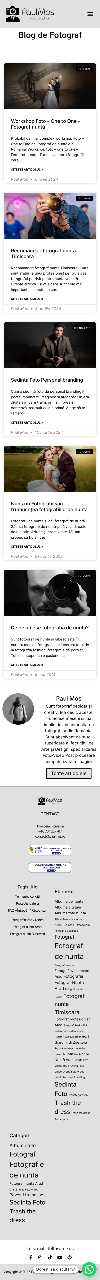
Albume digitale (68, 907)
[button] (90, 14)
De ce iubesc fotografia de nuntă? (50, 628)
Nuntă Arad (64, 1060)
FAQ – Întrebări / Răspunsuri (27, 910)
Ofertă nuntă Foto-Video (23, 1189)
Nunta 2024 (81, 1054)
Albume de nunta (69, 901)
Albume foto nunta (70, 913)
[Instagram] (40, 1257)
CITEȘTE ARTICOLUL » (27, 169)
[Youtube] (60, 1257)
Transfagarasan (78, 1095)
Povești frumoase (26, 1194)
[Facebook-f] (30, 1257)
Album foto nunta (65, 919)
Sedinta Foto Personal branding (47, 380)
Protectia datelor (27, 903)
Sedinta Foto (27, 1202)
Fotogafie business (66, 930)
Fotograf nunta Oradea (27, 920)
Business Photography (76, 925)
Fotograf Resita (73, 1025)
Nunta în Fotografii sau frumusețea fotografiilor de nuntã (49, 506)
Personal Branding (73, 1077)
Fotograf (65, 937)
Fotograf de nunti (65, 965)
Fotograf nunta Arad (27, 927)
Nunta (68, 1054)
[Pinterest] (69, 1257)
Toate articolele (69, 773)
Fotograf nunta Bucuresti (27, 934)
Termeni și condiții (27, 896)
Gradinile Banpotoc (75, 1037)
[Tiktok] (50, 1257)
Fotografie (73, 976)
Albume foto (22, 1145)
